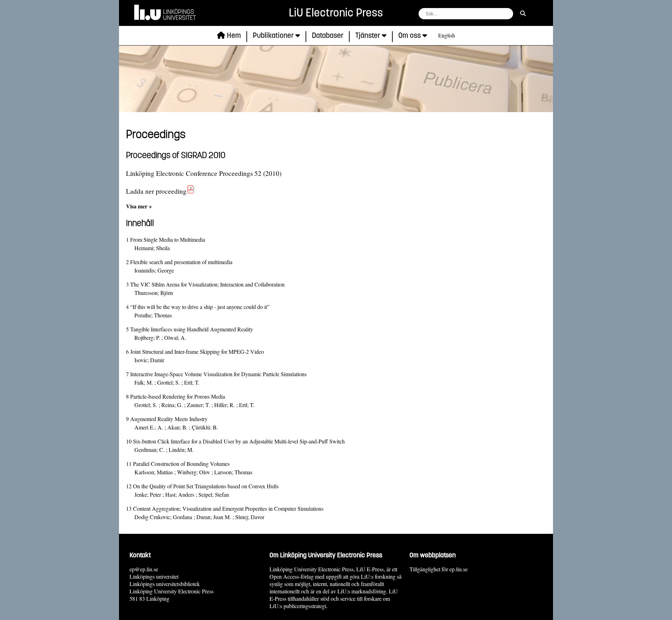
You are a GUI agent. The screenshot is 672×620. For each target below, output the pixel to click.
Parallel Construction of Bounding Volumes (181, 463)
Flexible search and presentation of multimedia (181, 262)
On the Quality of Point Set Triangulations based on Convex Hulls (206, 486)
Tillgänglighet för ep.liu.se (439, 569)
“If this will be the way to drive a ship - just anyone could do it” (200, 306)
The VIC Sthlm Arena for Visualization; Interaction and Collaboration (207, 284)
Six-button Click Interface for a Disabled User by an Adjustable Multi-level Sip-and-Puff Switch (239, 441)
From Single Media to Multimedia (167, 239)
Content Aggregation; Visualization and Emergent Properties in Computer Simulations (228, 508)
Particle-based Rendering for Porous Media (177, 396)
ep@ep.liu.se (144, 569)
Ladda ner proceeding (156, 191)
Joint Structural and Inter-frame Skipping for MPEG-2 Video (197, 351)
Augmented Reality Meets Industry (169, 418)
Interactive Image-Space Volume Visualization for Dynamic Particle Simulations (218, 374)
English (446, 35)
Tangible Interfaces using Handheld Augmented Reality (191, 329)
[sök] (522, 13)
